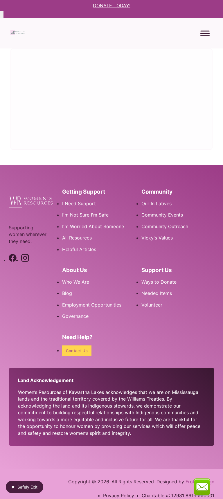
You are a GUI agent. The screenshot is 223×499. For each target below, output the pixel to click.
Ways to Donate (159, 282)
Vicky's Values (157, 238)
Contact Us (77, 350)
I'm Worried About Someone (93, 226)
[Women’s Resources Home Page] (17, 33)
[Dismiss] (1, 14)
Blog (67, 293)
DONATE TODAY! (111, 5)
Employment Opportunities (91, 305)
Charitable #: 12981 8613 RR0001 (178, 495)
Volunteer (151, 305)
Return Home (47, 132)
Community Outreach (164, 226)
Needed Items (156, 293)
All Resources (77, 238)
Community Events (162, 215)
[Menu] (205, 33)
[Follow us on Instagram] (25, 260)
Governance (75, 316)
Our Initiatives (156, 203)
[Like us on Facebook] (13, 260)
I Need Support (79, 203)
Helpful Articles (79, 249)
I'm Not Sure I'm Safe (85, 215)
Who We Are (75, 282)
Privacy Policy (118, 495)
